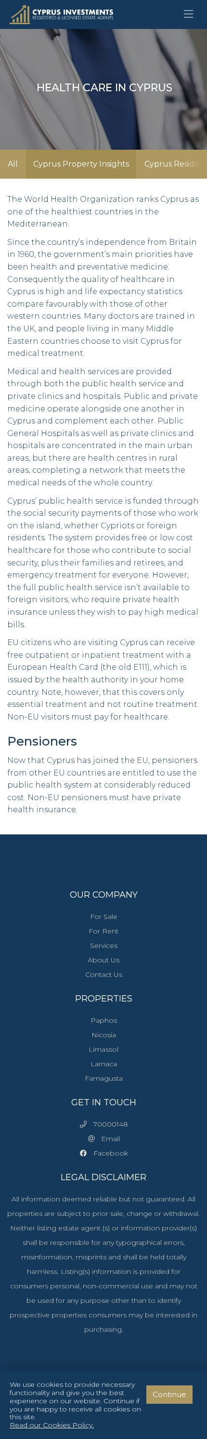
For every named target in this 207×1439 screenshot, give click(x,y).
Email (107, 1138)
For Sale (103, 916)
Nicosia (103, 1034)
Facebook (108, 1153)
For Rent (103, 931)
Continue (169, 1394)
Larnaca (104, 1063)
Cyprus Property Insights (81, 164)
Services (103, 945)
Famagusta (104, 1078)
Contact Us (103, 974)
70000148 (108, 1124)
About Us (103, 960)
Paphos (104, 1020)
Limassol (103, 1049)
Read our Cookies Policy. (52, 1425)
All (13, 164)
